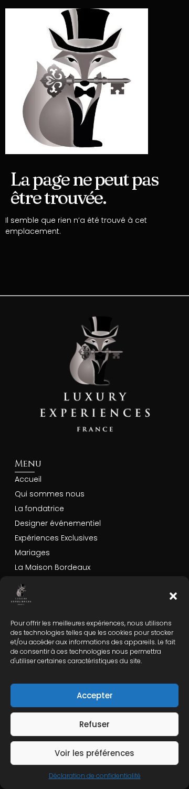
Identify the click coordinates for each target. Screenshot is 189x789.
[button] (173, 596)
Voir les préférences (94, 753)
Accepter (95, 695)
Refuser (94, 724)
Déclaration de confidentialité (95, 775)
